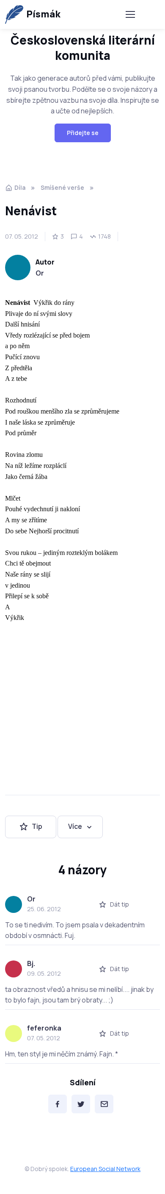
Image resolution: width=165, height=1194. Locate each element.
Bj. (31, 963)
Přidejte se (83, 133)
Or (40, 273)
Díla (19, 187)
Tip (37, 826)
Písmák (43, 14)
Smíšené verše (62, 187)
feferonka (44, 1028)
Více (75, 826)
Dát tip (119, 904)
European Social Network (105, 1169)
